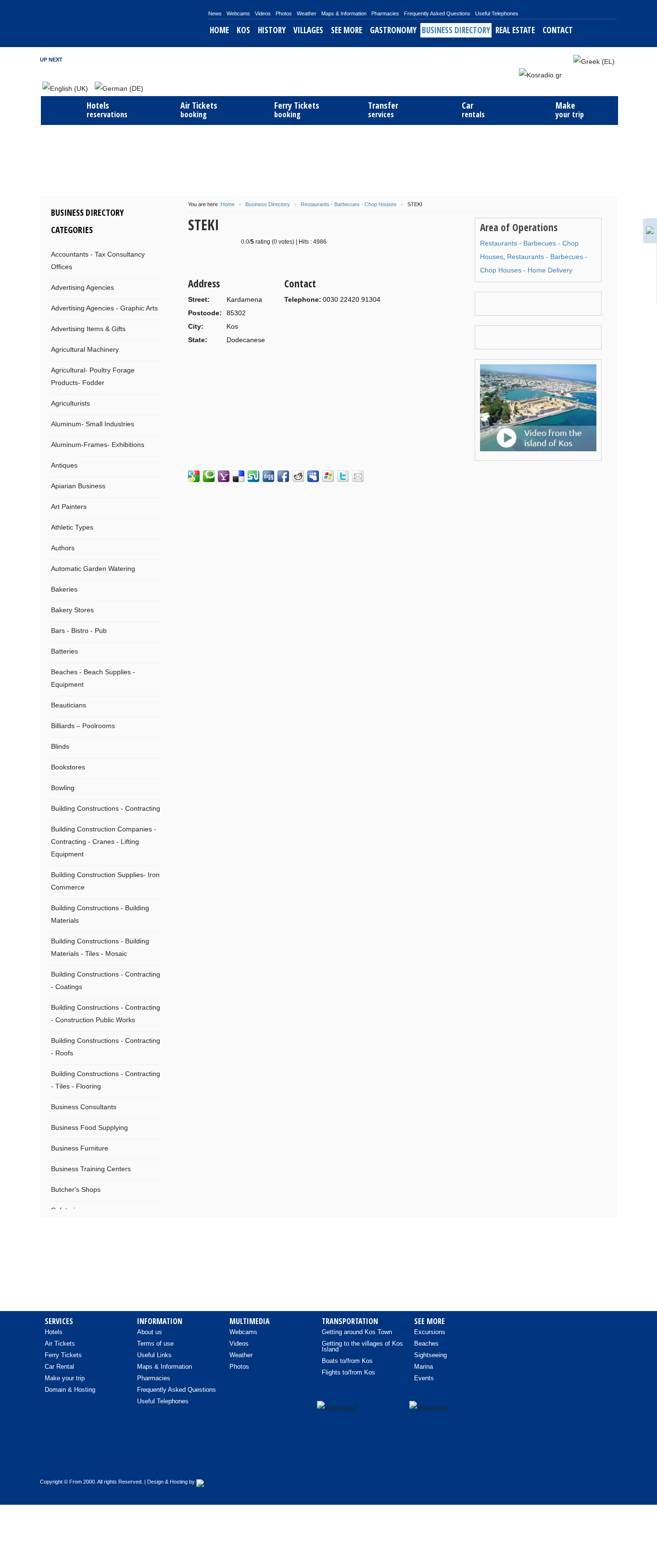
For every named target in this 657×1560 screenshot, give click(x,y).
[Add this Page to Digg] (268, 476)
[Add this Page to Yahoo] (223, 476)
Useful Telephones (496, 13)
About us (149, 1332)
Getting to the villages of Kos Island (362, 1346)
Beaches (426, 1343)
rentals (473, 110)
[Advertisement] (328, 159)
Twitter (540, 59)
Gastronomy (393, 30)
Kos (243, 30)
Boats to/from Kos (347, 1360)
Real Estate (515, 30)
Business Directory (456, 30)
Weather (306, 13)
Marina (423, 1366)
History (272, 30)
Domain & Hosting (70, 1389)
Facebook (527, 59)
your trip (570, 110)
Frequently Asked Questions (437, 13)
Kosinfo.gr (124, 23)
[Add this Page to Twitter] (343, 476)
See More (346, 30)
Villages (308, 30)
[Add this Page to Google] (194, 476)
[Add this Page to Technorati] (209, 476)
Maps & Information (343, 13)
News (215, 13)
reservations (107, 110)
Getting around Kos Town (357, 1332)
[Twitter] (585, 1460)
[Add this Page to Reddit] (298, 476)
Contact (558, 30)
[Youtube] (565, 1460)
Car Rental (59, 1366)
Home (219, 30)
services (383, 110)
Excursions (429, 1332)
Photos (284, 13)
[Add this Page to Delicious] (238, 476)
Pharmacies (385, 13)
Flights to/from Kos (348, 1372)
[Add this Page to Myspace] (313, 476)
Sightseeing (430, 1355)
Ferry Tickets (63, 1355)
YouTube (553, 59)
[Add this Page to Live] (328, 476)
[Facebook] (544, 1460)
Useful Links (154, 1355)
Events (424, 1378)
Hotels (54, 1332)
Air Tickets (60, 1343)
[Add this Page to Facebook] (283, 476)
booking (198, 110)
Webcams (238, 13)
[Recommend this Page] (358, 476)
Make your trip (65, 1378)
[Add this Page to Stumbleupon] (253, 476)
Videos (263, 13)
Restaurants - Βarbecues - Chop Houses (349, 204)
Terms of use (155, 1343)
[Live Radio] (605, 1460)
